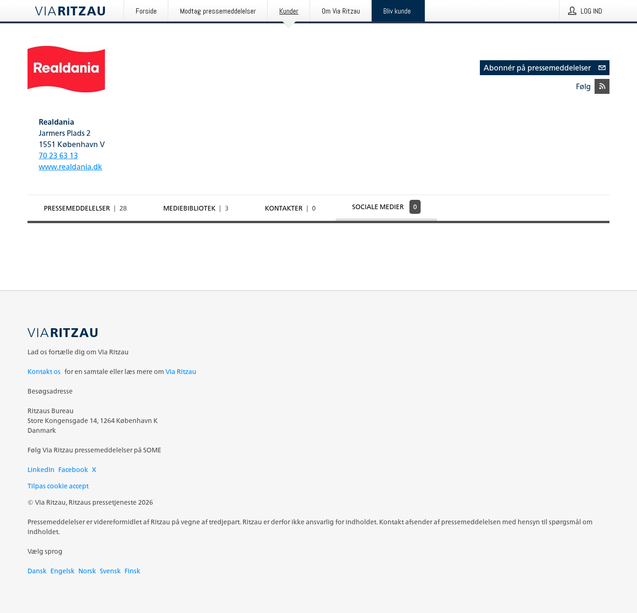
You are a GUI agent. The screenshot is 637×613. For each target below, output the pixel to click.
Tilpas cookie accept (58, 486)
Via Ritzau (181, 371)
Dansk (37, 571)
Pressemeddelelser (85, 208)
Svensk (110, 571)
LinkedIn (41, 469)
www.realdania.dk (70, 166)
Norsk (87, 571)
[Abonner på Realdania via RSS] (602, 86)
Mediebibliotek (195, 208)
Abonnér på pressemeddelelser (537, 67)
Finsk (132, 571)
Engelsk (62, 571)
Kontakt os (44, 371)
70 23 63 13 (58, 155)
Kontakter (290, 208)
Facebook (73, 469)
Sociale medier (384, 206)
